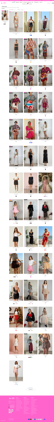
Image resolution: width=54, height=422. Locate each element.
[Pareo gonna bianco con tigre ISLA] (16, 102)
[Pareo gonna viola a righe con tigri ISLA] (31, 75)
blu (30, 35)
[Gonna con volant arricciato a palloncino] (31, 263)
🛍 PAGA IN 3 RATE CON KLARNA (32, 0)
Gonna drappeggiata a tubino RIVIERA (16, 301)
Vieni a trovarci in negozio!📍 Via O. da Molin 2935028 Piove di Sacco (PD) (12, 405)
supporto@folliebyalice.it (12, 407)
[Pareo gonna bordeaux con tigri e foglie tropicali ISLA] (45, 75)
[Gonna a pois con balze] (31, 129)
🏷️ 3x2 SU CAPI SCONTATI (38, 0)
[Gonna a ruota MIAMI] (16, 209)
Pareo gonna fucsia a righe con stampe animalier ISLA (45, 113)
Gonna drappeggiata (16, 328)
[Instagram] (11, 409)
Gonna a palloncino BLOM (30, 301)
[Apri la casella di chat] (53, 421)
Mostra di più (30, 389)
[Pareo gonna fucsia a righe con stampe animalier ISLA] (45, 102)
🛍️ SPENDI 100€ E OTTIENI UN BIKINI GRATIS (46, 0)
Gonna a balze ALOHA (16, 274)
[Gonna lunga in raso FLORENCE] (31, 344)
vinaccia (44, 196)
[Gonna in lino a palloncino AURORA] (45, 263)
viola (30, 88)
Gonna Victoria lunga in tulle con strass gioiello (45, 328)
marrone (17, 223)
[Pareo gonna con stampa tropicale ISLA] (16, 21)
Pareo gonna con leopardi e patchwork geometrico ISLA (5, 21)
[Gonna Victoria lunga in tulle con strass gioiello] (45, 317)
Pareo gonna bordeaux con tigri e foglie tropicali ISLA (45, 86)
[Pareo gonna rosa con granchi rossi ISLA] (31, 102)
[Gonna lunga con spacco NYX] (31, 156)
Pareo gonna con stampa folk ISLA (16, 86)
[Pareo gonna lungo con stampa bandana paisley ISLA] (45, 21)
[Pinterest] (12, 409)
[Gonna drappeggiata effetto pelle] (31, 317)
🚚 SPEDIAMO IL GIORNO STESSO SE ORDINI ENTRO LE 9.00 (14, 0)
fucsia (45, 115)
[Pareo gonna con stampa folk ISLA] (16, 75)
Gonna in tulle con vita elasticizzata (45, 301)
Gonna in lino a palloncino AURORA (45, 274)
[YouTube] (12, 411)
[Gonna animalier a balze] (45, 344)
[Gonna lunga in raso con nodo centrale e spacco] (45, 236)
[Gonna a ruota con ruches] (16, 344)
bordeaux (45, 35)
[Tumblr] (11, 411)
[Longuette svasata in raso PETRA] (45, 183)
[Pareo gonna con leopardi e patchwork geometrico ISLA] (5, 15)
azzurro (16, 384)
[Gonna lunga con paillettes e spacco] (31, 209)
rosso (44, 250)
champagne (45, 303)
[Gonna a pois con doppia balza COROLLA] (45, 129)
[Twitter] (9, 412)
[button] (8, 15)
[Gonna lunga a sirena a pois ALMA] (16, 156)
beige (44, 276)
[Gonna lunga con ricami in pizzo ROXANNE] (45, 209)
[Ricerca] (49, 3)
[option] (5, 17)
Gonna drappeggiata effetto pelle (31, 328)
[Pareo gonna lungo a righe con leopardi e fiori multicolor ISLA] (45, 48)
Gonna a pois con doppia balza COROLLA (45, 140)
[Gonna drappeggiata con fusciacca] (16, 370)
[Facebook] (9, 409)
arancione (30, 62)
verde (30, 357)
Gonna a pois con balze (31, 140)
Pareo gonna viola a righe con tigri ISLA (30, 86)
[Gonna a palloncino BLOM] (31, 290)
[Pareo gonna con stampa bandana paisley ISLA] (31, 21)
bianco (16, 35)
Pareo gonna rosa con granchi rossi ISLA (30, 113)
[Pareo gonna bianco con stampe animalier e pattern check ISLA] (16, 129)
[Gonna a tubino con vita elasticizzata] (16, 236)
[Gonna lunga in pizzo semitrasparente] (31, 236)
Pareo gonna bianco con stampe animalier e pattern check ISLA (16, 140)
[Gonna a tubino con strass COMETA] (16, 48)
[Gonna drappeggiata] (16, 317)
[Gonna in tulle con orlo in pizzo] (45, 156)
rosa (16, 88)
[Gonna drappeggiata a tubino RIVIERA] (16, 290)
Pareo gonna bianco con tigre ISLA (16, 113)
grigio (29, 303)
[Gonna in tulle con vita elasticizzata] (45, 290)
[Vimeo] (11, 412)
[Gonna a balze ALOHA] (16, 263)
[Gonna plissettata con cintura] (31, 183)
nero (31, 35)
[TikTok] (9, 411)
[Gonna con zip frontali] (16, 183)
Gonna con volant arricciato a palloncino (30, 274)
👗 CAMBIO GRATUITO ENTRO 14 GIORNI (24, 0)
